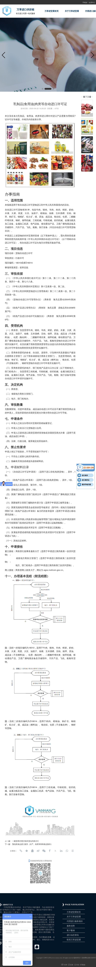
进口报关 (85, 475)
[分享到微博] (38, 851)
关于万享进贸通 (72, 11)
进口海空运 (85, 480)
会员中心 (92, 2)
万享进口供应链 (25, 9)
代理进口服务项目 (75, 921)
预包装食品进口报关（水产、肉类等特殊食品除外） (32, 844)
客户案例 (71, 930)
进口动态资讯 (73, 935)
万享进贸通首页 (52, 11)
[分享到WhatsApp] (67, 851)
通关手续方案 (86, 484)
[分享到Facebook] (49, 851)
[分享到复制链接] (21, 851)
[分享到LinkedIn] (61, 851)
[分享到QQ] (32, 851)
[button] (43, 89)
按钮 (86, 468)
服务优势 (71, 926)
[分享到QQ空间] (26, 851)
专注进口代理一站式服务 (25, 13)
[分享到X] (55, 851)
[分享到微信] (44, 851)
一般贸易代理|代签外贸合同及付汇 (25, 841)
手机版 (84, 2)
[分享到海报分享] (72, 851)
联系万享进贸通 (74, 940)
